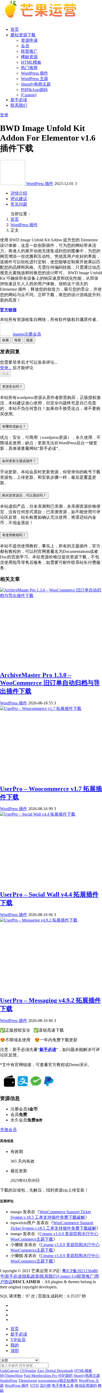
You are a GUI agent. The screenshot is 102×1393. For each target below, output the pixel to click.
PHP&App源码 (34, 89)
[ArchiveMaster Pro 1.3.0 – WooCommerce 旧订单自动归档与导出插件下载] (51, 595)
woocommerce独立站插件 (58, 1381)
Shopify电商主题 (36, 84)
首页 (14, 29)
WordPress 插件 (34, 73)
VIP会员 (18, 1339)
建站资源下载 (23, 35)
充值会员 (8, 1129)
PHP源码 (65, 1376)
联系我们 (18, 105)
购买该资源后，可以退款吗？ (24, 495)
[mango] (13, 183)
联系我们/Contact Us (58, 1276)
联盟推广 (29, 51)
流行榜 (45, 1386)
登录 (4, 115)
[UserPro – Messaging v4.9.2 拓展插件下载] (38, 920)
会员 (25, 46)
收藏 (5, 340)
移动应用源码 (86, 1386)
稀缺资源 (29, 57)
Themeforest (27, 1381)
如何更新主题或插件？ (19, 461)
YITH (34, 1386)
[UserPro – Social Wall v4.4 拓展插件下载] (37, 814)
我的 (14, 1345)
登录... (6, 368)
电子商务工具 (63, 1386)
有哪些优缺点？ (14, 426)
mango (27, 334)
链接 (29, 340)
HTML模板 (31, 62)
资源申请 (29, 40)
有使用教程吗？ (14, 535)
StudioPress (8, 1381)
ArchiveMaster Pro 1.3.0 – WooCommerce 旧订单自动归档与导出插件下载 (50, 683)
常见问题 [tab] (18, 204)
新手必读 (18, 100)
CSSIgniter (28, 1371)
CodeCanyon (9, 1371)
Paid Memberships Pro (40, 1376)
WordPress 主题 (34, 78)
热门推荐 (29, 67)
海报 (17, 340)
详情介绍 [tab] (18, 193)
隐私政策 (30, 1276)
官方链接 (8, 310)
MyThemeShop (11, 1376)
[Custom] (28, 95)
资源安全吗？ (12, 386)
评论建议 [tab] (18, 198)
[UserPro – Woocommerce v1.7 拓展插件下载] (40, 708)
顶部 (14, 1350)
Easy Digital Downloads (55, 1371)
